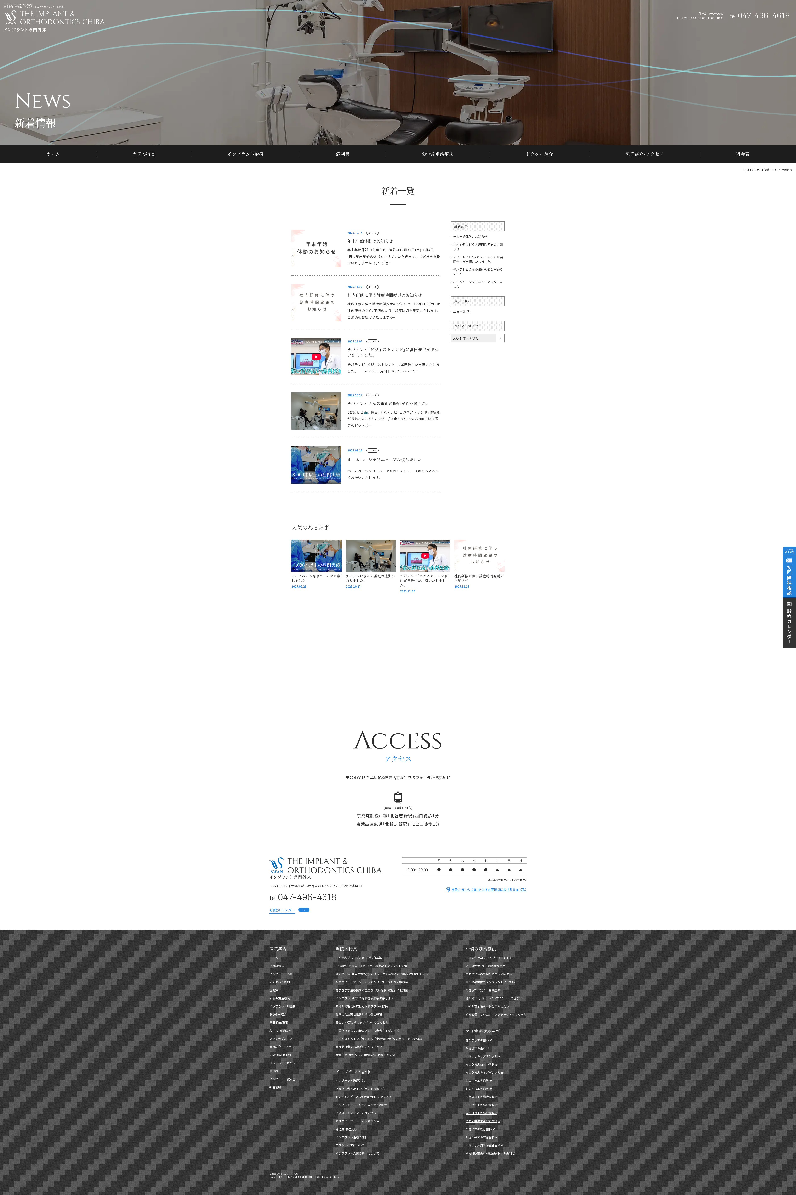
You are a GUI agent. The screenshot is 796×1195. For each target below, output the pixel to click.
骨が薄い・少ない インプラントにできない (494, 998)
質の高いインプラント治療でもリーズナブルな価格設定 (372, 982)
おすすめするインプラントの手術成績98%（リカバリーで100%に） (379, 1039)
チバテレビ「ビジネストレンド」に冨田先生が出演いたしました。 (393, 352)
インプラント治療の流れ (352, 1137)
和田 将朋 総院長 (280, 1030)
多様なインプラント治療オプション (359, 1121)
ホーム (53, 154)
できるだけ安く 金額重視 (483, 990)
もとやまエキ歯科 (477, 1089)
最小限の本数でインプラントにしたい (490, 982)
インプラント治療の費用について (357, 1153)
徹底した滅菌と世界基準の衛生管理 (359, 1014)
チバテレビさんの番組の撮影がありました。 (388, 403)
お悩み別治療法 (438, 154)
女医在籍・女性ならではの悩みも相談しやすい (365, 1055)
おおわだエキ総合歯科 (480, 1105)
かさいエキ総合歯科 (479, 1129)
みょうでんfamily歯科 (480, 1064)
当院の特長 (143, 154)
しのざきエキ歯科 (477, 1080)
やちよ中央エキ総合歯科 (482, 1121)
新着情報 (275, 1087)
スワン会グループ (280, 1039)
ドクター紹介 (539, 154)
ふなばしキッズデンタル (482, 1056)
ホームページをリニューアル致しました (384, 459)
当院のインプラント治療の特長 (356, 1113)
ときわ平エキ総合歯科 (480, 1137)
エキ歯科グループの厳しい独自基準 (359, 958)
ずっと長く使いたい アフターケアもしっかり (496, 1014)
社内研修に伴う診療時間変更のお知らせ (384, 295)
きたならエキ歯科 (477, 1040)
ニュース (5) (462, 311)
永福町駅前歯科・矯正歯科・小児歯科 (489, 1153)
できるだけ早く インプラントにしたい (491, 958)
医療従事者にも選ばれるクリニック (359, 1047)
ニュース (372, 232)
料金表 (743, 154)
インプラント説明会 (282, 1079)
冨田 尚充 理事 (278, 1022)
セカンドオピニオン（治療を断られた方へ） (363, 1097)
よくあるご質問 (279, 982)
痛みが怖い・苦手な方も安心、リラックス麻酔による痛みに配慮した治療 (382, 974)
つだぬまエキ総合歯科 (480, 1097)
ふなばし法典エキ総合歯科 (483, 1145)
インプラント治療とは (350, 1080)
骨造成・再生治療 (346, 1129)
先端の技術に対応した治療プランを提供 (362, 1006)
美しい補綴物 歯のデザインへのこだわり (362, 1022)
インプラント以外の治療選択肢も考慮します (365, 998)
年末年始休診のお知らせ (370, 241)
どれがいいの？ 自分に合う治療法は (489, 974)
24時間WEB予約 (280, 1055)
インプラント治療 (245, 154)
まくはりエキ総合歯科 (480, 1113)
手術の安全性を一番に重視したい (487, 1006)
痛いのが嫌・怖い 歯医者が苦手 (485, 966)
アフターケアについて (350, 1145)
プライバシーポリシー (283, 1063)
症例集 (342, 154)
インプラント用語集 (282, 1006)
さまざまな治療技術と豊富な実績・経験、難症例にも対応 (372, 990)
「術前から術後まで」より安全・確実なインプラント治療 (371, 966)
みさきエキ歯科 (476, 1048)
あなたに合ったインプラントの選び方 (360, 1089)
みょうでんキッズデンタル (483, 1072)
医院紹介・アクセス (644, 154)
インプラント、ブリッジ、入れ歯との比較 (362, 1105)
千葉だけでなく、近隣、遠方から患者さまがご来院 (367, 1030)
